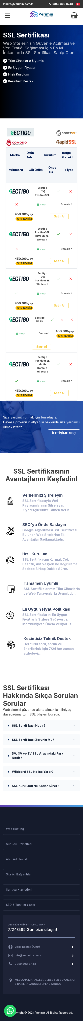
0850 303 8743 (62, 3)
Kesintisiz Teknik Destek (47, 638)
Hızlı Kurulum (34, 553)
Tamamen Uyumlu (41, 583)
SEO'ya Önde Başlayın (44, 524)
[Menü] (6, 15)
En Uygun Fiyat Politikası (46, 609)
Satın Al (59, 216)
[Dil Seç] (79, 4)
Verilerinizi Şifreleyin (42, 495)
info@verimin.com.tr (19, 3)
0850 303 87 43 (25, 963)
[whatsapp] (10, 1011)
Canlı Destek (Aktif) (27, 946)
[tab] (20, 132)
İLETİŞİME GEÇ (64, 433)
